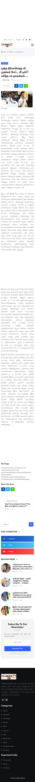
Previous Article (11, 501)
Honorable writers (8, 746)
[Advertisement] (17, 19)
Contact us (6, 768)
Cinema (5, 722)
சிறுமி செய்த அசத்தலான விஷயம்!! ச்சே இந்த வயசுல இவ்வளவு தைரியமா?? (17, 505)
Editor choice (7, 738)
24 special (6, 750)
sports (5, 742)
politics (11, 52)
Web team (6, 80)
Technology (6, 718)
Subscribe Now (17, 648)
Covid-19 (5, 730)
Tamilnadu (6, 714)
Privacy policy (7, 760)
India (4, 734)
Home (4, 52)
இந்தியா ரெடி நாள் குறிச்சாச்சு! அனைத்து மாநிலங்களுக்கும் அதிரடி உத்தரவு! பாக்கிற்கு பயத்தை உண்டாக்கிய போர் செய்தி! (22, 609)
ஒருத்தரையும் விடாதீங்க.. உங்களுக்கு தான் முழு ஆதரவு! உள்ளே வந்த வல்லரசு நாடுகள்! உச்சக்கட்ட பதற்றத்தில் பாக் (22, 595)
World (5, 726)
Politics (5, 711)
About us (6, 764)
